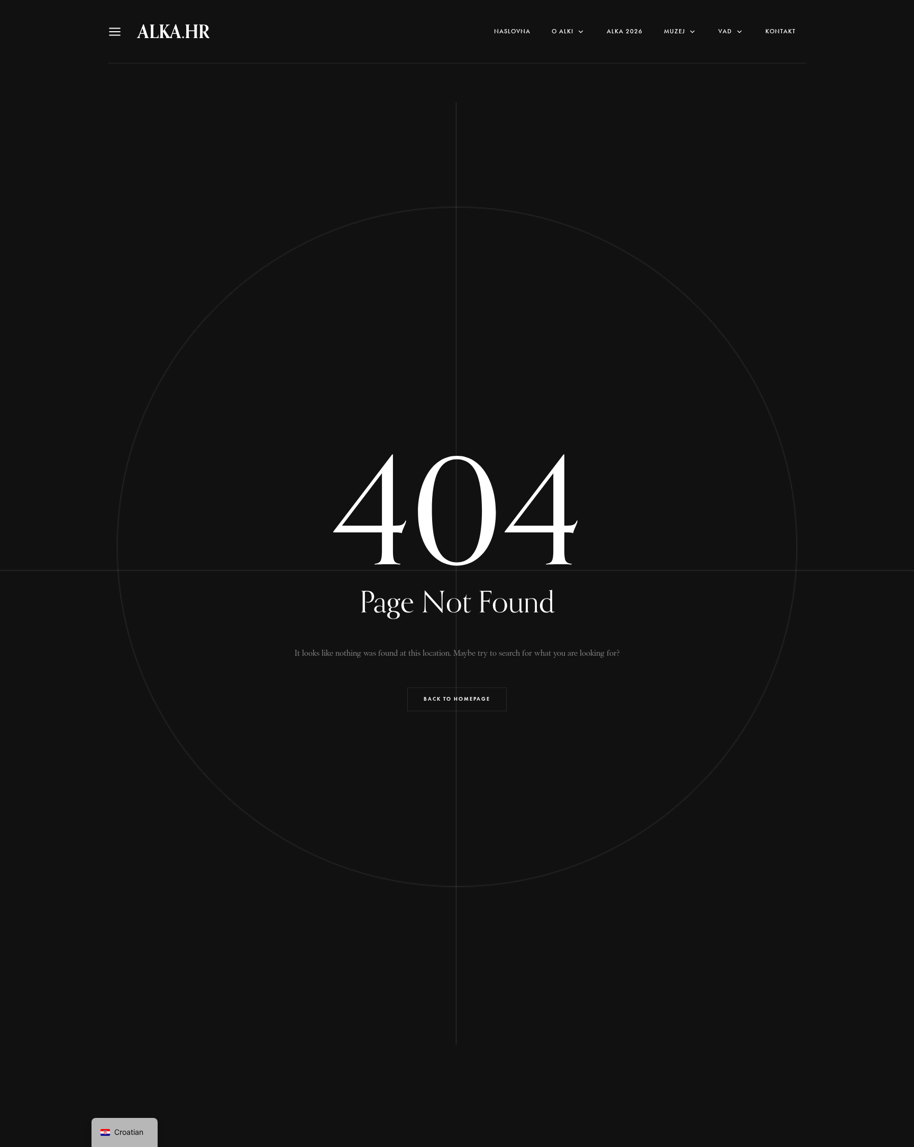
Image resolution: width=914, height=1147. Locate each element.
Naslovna (512, 31)
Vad (725, 31)
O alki (562, 31)
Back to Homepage (457, 698)
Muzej (674, 31)
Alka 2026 (625, 31)
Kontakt (780, 31)
